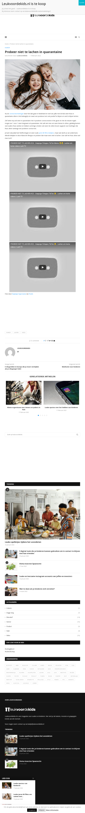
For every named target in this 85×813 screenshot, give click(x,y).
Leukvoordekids (22, 56)
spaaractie (30, 679)
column (34, 665)
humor (8, 332)
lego (48, 672)
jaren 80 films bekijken (46, 133)
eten (66, 665)
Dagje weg (43, 613)
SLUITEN (81, 3)
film (73, 665)
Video (43, 635)
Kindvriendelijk (11, 672)
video (23, 332)
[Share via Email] (54, 341)
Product (43, 626)
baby (17, 665)
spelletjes (40, 679)
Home (7, 44)
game (8, 669)
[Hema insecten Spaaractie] (11, 567)
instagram (41, 669)
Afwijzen (41, 810)
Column (43, 608)
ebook (50, 665)
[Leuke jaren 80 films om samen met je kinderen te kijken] (6, 796)
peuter (16, 676)
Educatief (43, 617)
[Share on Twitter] (50, 341)
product (34, 676)
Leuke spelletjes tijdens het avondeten (23, 542)
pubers (42, 676)
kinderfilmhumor (60, 669)
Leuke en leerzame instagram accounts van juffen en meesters (45, 576)
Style (43, 631)
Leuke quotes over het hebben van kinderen (61, 407)
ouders (8, 676)
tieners (56, 679)
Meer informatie (52, 810)
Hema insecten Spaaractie (30, 564)
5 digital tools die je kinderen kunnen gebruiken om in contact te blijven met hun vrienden (49, 552)
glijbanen (16, 669)
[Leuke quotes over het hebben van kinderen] (61, 393)
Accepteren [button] (32, 810)
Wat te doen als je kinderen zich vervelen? (37, 589)
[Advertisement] (42, 25)
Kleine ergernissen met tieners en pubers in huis (23, 408)
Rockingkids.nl (9, 649)
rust (65, 676)
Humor (43, 622)
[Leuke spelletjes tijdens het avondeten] (42, 514)
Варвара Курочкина (19, 294)
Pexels (31, 294)
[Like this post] (45, 341)
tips (63, 679)
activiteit (9, 665)
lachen (16, 332)
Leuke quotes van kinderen (20, 784)
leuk (55, 672)
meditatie (63, 672)
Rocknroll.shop (10, 652)
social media (20, 679)
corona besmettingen (16, 114)
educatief (59, 665)
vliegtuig (16, 683)
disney (42, 665)
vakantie (71, 679)
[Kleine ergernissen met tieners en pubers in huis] (23, 393)
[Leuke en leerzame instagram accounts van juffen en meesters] (11, 579)
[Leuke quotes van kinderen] (6, 785)
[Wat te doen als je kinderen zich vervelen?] (11, 592)
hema (24, 669)
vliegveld (26, 683)
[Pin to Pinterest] (52, 341)
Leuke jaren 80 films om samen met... (22, 795)
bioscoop (25, 665)
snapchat (9, 679)
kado (49, 669)
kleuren (21, 672)
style (48, 679)
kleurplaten (32, 672)
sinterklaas (74, 676)
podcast (25, 676)
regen (50, 676)
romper (58, 676)
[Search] (79, 37)
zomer (35, 683)
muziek (72, 672)
